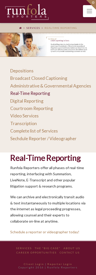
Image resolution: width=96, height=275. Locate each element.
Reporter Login (59, 264)
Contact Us (70, 252)
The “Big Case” (47, 248)
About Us (71, 248)
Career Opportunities (36, 252)
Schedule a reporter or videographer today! (44, 232)
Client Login (34, 264)
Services (33, 27)
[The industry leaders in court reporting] (27, 12)
